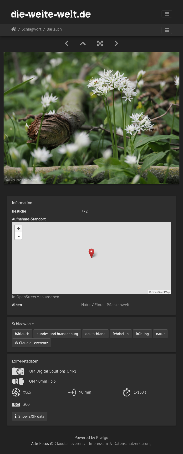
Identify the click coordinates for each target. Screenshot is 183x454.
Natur (86, 304)
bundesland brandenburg (57, 333)
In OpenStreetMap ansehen (35, 296)
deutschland (95, 333)
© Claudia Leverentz (31, 342)
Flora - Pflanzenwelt (112, 304)
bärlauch (22, 333)
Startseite (13, 30)
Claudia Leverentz (70, 443)
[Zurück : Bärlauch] (66, 43)
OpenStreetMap (161, 292)
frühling (142, 333)
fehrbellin (121, 333)
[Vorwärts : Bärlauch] (116, 43)
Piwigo (102, 437)
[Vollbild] (100, 43)
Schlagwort (31, 29)
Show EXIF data (30, 416)
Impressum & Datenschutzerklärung (120, 443)
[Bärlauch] (91, 253)
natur (160, 333)
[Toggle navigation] (167, 13)
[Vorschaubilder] (83, 43)
